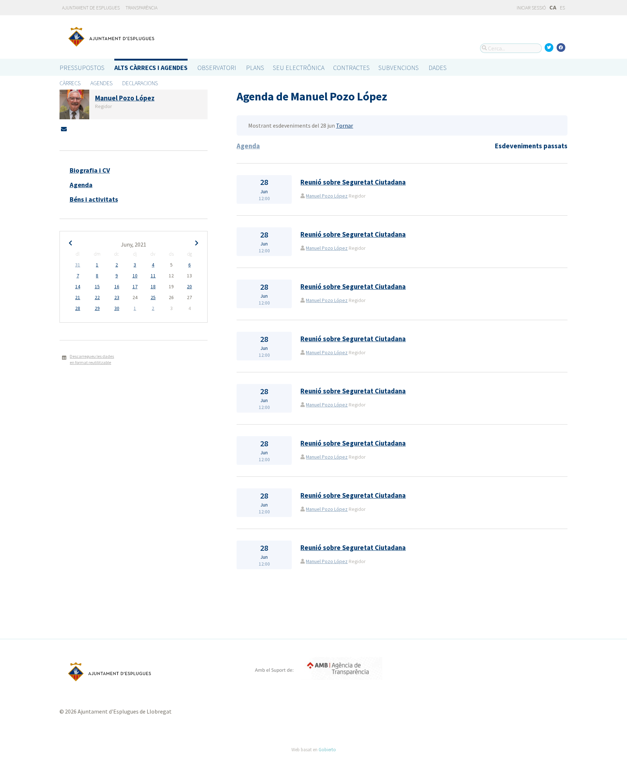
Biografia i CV (90, 170)
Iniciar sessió (531, 8)
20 (189, 287)
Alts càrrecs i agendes (151, 67)
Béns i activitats (94, 199)
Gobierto (327, 749)
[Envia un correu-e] (64, 129)
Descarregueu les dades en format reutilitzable (92, 359)
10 (135, 276)
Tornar (344, 125)
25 (153, 297)
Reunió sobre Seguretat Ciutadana (353, 182)
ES (562, 8)
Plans (255, 67)
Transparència (141, 8)
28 (77, 308)
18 (153, 287)
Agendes (101, 83)
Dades (438, 67)
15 (97, 287)
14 (77, 287)
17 (135, 287)
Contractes (351, 67)
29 (97, 308)
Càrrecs (70, 83)
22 (97, 297)
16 (116, 287)
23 (116, 297)
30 (116, 308)
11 (153, 276)
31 (77, 265)
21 (77, 297)
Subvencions (398, 67)
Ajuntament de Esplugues (91, 8)
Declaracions (140, 83)
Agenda (81, 185)
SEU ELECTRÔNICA (298, 67)
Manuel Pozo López (327, 196)
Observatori (216, 67)
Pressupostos (82, 67)
